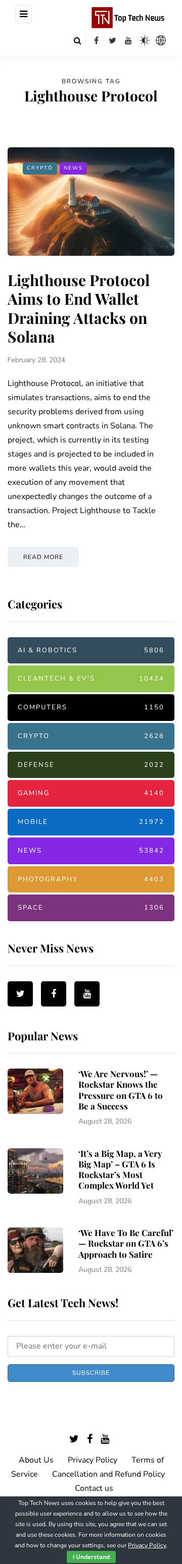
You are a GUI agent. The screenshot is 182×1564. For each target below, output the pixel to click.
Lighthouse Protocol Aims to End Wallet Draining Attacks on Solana (79, 308)
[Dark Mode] (145, 40)
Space (91, 907)
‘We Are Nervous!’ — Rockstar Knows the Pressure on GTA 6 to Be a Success (120, 1089)
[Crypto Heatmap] (161, 40)
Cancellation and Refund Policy (108, 1474)
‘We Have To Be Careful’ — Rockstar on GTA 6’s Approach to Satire (125, 1243)
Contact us (94, 1488)
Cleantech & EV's (91, 678)
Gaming (91, 793)
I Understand (91, 1557)
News (73, 168)
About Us (36, 1460)
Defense (91, 764)
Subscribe (91, 1373)
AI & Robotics (91, 650)
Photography (91, 879)
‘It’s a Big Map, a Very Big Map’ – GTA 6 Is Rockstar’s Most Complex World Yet (120, 1169)
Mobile (91, 821)
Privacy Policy (92, 1460)
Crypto (40, 168)
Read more (43, 557)
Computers (91, 707)
